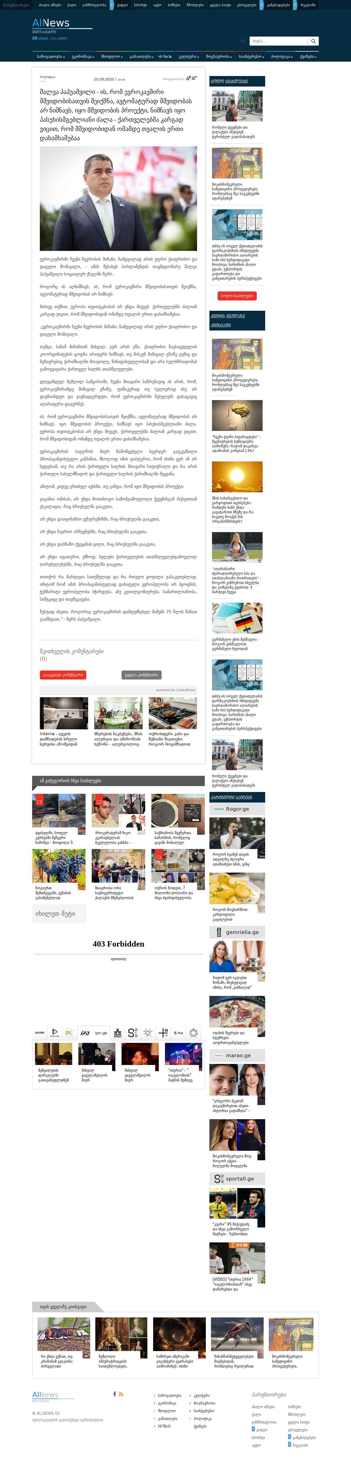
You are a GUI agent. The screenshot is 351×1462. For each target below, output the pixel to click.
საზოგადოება (49, 56)
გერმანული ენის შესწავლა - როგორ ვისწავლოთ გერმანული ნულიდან (235, 644)
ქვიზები (307, 56)
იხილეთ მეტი (56, 913)
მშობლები (195, 5)
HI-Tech (164, 56)
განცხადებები (278, 5)
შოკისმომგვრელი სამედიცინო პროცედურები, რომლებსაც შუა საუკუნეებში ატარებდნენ (236, 191)
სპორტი (140, 5)
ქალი (71, 5)
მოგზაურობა (217, 56)
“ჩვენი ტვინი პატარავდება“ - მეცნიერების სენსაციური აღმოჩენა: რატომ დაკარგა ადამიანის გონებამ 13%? (236, 444)
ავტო (157, 5)
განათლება (140, 56)
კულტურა (187, 56)
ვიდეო (122, 5)
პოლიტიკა (280, 56)
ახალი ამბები (50, 5)
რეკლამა (308, 5)
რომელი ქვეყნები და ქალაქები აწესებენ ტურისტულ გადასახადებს (233, 132)
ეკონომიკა (82, 56)
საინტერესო (250, 56)
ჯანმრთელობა (94, 5)
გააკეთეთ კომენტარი (63, 675)
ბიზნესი (174, 5)
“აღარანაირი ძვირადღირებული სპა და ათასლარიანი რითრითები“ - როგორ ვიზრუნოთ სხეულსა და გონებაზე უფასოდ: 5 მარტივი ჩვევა (236, 580)
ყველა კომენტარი (141, 675)
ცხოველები (246, 5)
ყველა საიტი (220, 5)
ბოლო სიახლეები (237, 296)
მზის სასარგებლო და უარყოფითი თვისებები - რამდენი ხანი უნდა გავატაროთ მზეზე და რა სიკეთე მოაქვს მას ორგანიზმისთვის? (232, 510)
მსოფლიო (110, 56)
